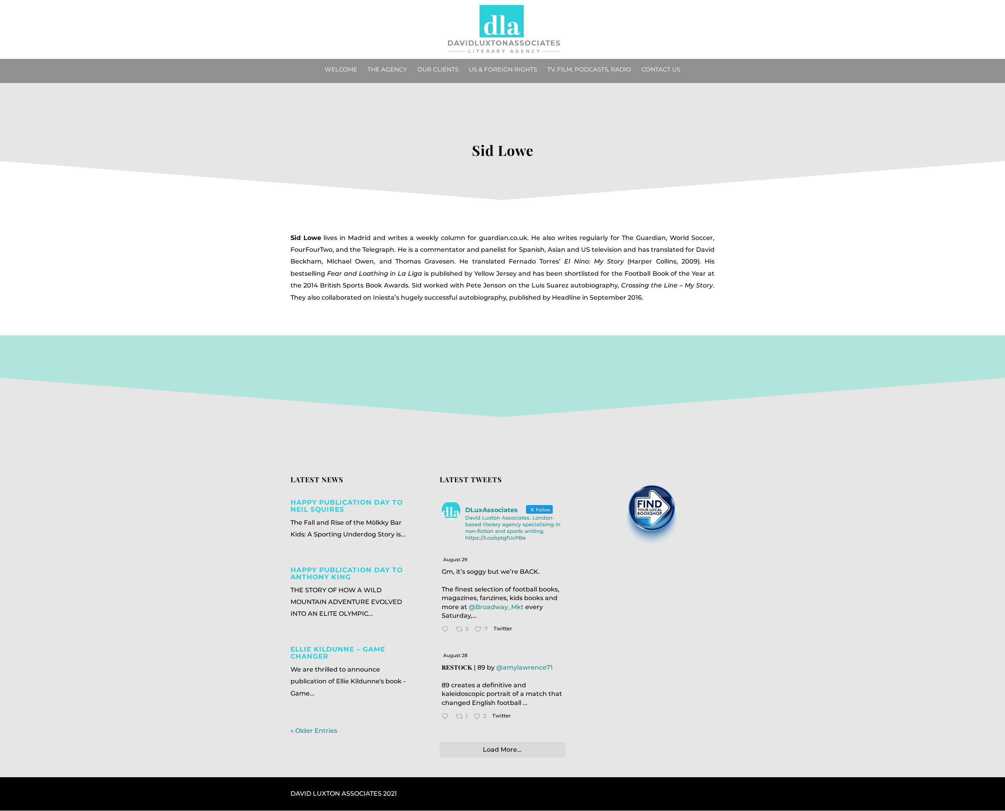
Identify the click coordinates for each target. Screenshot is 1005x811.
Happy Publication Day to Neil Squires (347, 505)
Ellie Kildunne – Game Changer (338, 652)
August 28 (455, 655)
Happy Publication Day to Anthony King (347, 573)
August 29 (455, 559)
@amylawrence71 (524, 667)
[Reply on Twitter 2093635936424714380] (447, 630)
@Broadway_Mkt (496, 607)
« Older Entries (314, 730)
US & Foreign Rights (503, 70)
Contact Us (660, 70)
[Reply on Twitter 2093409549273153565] (447, 717)
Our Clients (438, 70)
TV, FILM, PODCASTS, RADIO (589, 70)
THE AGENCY (387, 70)
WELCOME (341, 70)
